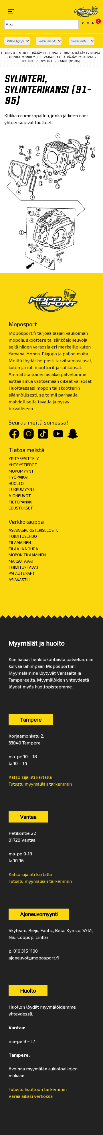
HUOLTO (16, 483)
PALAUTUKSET (22, 573)
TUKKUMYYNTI (22, 489)
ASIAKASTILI (19, 579)
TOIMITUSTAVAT (24, 567)
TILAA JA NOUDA (23, 548)
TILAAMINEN (20, 542)
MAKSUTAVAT (21, 561)
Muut (23, 53)
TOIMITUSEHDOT (24, 536)
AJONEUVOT (20, 495)
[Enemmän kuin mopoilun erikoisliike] (82, 11)
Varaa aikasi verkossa (31, 1096)
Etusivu (8, 53)
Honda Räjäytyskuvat (82, 53)
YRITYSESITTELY (24, 458)
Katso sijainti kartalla (30, 777)
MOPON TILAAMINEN (27, 554)
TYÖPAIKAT (19, 477)
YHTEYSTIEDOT (23, 464)
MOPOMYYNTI (22, 471)
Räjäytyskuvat (45, 53)
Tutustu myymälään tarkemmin (40, 783)
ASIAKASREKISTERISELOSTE (34, 530)
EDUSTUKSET (21, 507)
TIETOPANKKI (20, 501)
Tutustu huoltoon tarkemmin (38, 1089)
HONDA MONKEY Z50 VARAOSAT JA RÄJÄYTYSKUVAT (51, 57)
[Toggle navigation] (10, 11)
